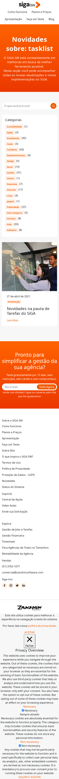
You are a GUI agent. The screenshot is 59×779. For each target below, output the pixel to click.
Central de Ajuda (12, 499)
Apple (10, 132)
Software (12, 230)
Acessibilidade (14, 126)
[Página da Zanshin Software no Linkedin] (23, 585)
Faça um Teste (35, 19)
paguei (10, 201)
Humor (10, 178)
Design (10, 161)
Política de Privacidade (16, 468)
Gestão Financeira (13, 535)
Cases (10, 143)
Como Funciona (17, 12)
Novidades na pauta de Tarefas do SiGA (28, 311)
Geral (10, 166)
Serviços (11, 218)
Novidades (8, 481)
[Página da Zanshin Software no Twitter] (17, 585)
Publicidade (13, 207)
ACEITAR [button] (29, 632)
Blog (51, 19)
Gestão (10, 172)
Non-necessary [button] (29, 742)
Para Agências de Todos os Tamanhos (25, 547)
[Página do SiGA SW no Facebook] (4, 585)
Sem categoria (14, 212)
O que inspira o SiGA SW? (17, 456)
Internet (11, 189)
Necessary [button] (29, 706)
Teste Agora (46, 387)
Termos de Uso (11, 462)
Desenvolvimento (16, 155)
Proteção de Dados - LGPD (18, 475)
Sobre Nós (8, 450)
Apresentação (13, 19)
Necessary (31, 710)
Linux (9, 195)
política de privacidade (42, 626)
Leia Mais (12, 320)
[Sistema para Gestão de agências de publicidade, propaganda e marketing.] (29, 5)
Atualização (13, 138)
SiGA (9, 224)
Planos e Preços (41, 12)
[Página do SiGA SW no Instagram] (10, 585)
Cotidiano (12, 149)
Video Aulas (9, 505)
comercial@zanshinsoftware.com (22, 572)
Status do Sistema (13, 487)
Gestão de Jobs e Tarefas (17, 529)
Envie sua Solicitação (15, 511)
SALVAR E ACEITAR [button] (30, 777)
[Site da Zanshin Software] (29, 608)
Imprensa (12, 184)
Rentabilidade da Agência (17, 553)
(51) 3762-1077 (11, 566)
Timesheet (8, 541)
